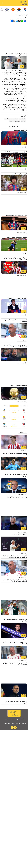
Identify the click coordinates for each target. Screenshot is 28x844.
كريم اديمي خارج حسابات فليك (19, 173)
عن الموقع (24, 723)
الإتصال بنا (7, 718)
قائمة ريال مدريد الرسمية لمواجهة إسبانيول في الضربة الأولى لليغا (15, 663)
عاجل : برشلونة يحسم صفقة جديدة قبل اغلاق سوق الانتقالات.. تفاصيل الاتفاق (15, 345)
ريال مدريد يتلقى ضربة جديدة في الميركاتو (16, 497)
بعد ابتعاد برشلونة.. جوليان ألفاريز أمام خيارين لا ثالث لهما (15, 454)
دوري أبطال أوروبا (8, 118)
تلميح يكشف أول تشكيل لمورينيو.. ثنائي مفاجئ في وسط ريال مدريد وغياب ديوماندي (15, 556)
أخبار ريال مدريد (22, 118)
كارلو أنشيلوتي (17, 121)
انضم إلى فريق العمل (15, 718)
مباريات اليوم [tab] (14, 405)
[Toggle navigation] (2, 3)
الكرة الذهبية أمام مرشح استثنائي (18, 385)
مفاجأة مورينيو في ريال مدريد (19, 534)
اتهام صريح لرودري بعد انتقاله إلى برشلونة (16, 298)
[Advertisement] (14, 37)
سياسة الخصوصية (16, 723)
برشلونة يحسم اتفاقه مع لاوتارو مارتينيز (17, 237)
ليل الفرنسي (11, 121)
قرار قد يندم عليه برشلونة (20, 130)
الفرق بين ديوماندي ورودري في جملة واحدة (16, 151)
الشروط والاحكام (7, 723)
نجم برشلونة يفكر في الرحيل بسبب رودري (16, 215)
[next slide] (2, 9)
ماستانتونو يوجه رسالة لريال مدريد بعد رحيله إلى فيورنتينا (15, 642)
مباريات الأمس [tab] (23, 405)
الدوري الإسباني (15, 118)
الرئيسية (23, 718)
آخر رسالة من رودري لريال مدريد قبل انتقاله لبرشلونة (16, 475)
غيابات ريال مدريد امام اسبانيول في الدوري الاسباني (16, 702)
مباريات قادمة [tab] (5, 405)
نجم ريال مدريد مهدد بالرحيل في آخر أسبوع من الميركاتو (15, 320)
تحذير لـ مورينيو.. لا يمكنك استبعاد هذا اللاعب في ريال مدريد (15, 620)
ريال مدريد (23, 121)
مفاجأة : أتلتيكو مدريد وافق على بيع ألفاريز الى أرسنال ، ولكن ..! (15, 258)
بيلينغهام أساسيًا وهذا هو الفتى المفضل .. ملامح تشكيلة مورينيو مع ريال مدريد (15, 580)
